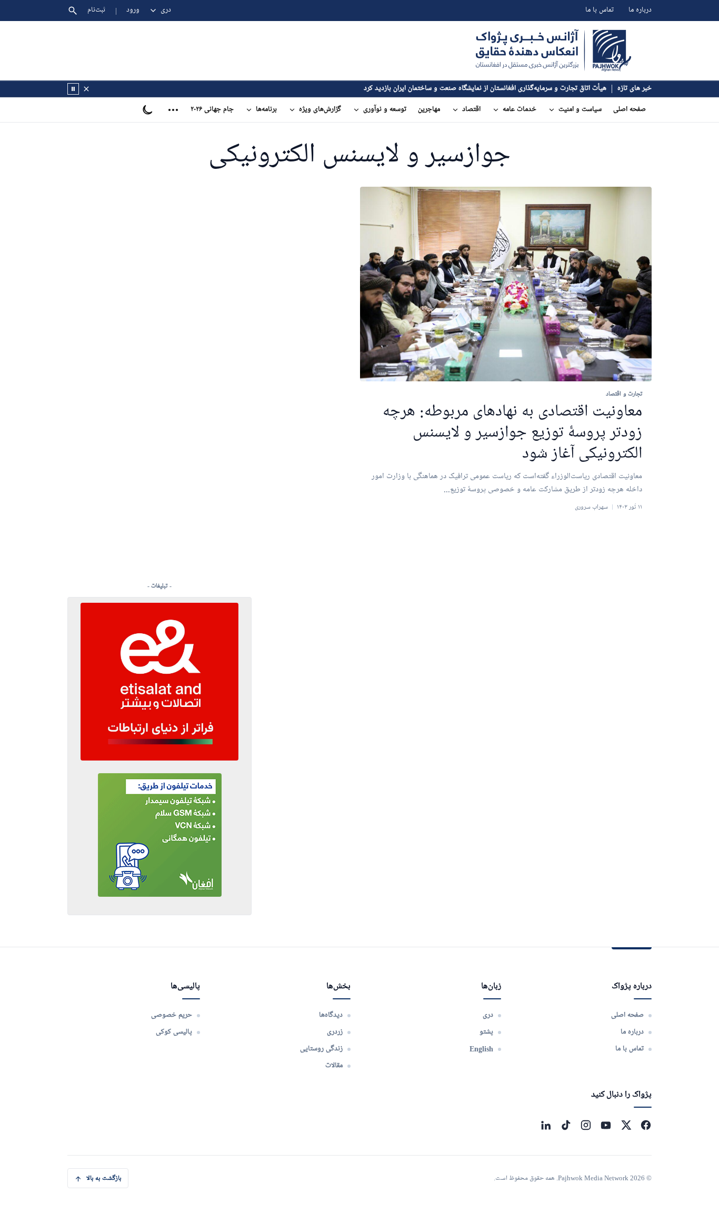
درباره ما (640, 10)
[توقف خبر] (73, 89)
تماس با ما (599, 10)
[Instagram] (586, 1125)
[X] (626, 1125)
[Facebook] (646, 1125)
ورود (132, 10)
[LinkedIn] (546, 1125)
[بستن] (86, 89)
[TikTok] (566, 1125)
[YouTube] (606, 1125)
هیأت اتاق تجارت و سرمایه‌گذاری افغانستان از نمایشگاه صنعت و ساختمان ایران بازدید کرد (485, 89)
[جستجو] (72, 10)
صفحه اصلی (629, 110)
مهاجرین (429, 110)
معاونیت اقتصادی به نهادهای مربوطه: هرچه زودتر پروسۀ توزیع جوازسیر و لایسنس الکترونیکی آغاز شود (512, 433)
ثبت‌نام (96, 10)
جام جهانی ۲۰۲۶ (212, 110)
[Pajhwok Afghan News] (553, 50)
